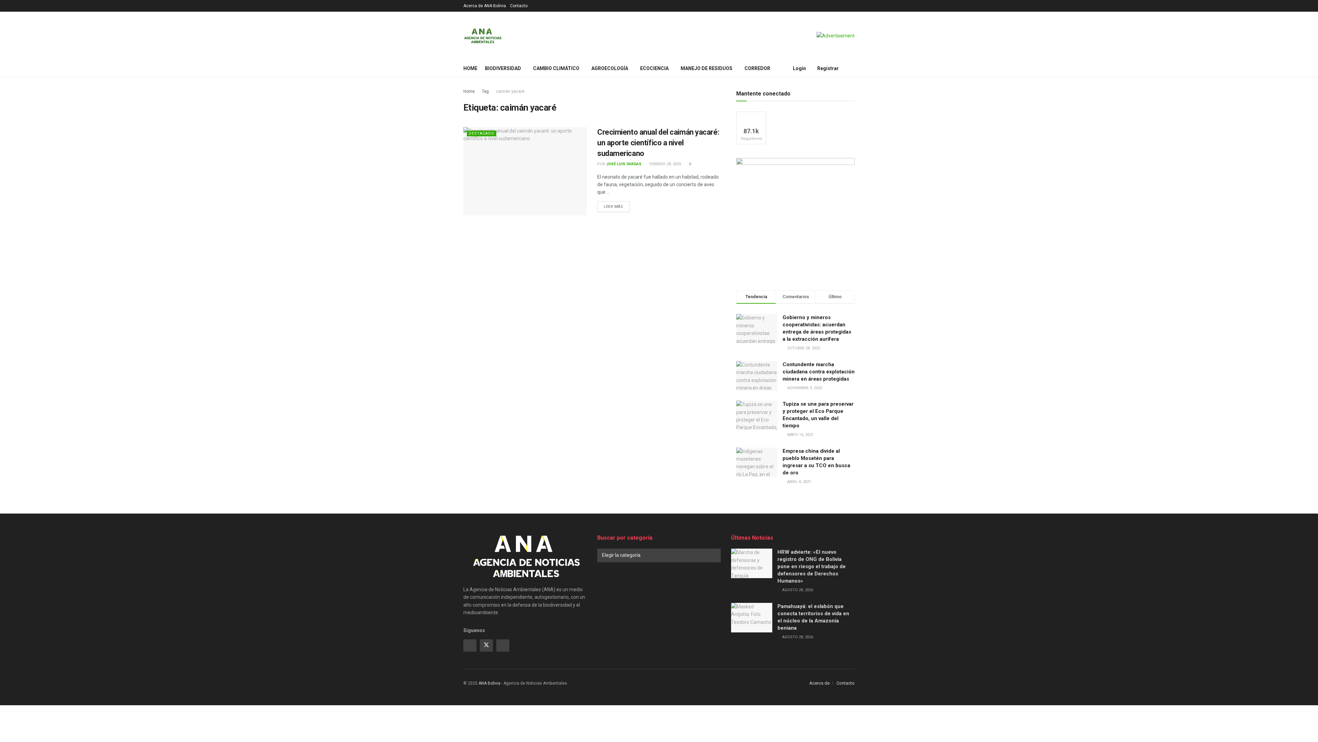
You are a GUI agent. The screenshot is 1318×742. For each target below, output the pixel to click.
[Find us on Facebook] (469, 645)
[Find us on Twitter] (486, 645)
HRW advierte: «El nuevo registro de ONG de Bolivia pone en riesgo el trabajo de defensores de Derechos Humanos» (811, 566)
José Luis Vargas (623, 164)
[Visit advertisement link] (836, 36)
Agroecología (609, 68)
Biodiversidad (503, 68)
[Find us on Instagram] (502, 645)
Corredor (757, 68)
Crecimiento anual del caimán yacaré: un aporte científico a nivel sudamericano (658, 143)
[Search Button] (852, 68)
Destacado (481, 133)
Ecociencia (654, 68)
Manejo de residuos (706, 68)
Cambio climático (556, 68)
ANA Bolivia (489, 683)
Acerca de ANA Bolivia (484, 5)
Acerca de (819, 683)
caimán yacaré (510, 91)
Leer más (616, 206)
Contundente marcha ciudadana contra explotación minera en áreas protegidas (819, 371)
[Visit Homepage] (482, 36)
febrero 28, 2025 (664, 164)
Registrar (827, 68)
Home (470, 68)
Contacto (519, 5)
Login (799, 68)
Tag (485, 91)
